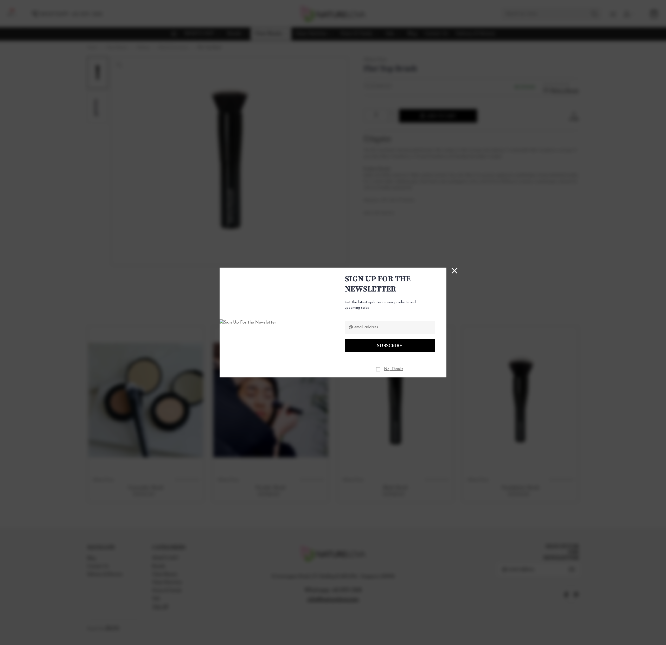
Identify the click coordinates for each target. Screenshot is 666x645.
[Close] (454, 270)
